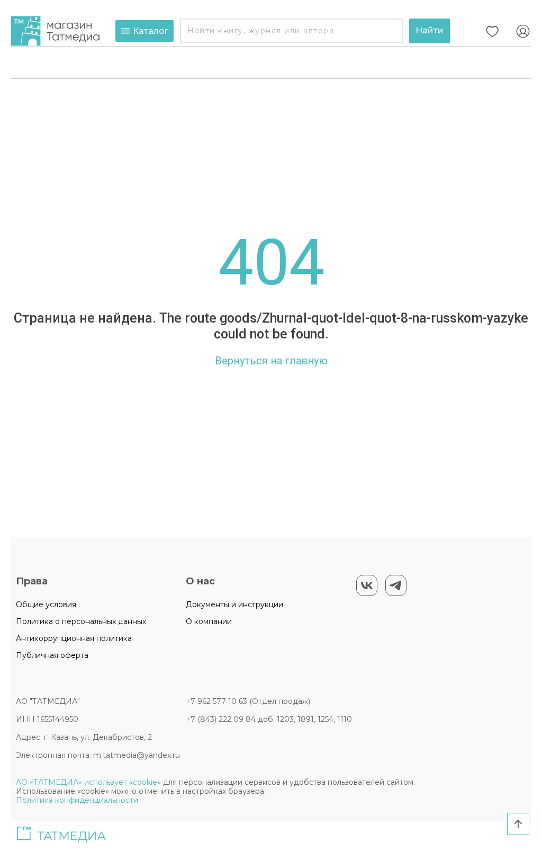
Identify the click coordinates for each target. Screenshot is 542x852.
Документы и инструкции (234, 604)
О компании (209, 621)
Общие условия (46, 604)
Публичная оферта (52, 655)
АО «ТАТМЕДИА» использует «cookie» (88, 782)
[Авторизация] (522, 31)
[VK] (366, 585)
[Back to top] (518, 824)
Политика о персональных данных (81, 621)
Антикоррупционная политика (74, 638)
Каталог (150, 31)
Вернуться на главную (271, 360)
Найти (429, 30)
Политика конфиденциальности (77, 800)
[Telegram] (395, 585)
